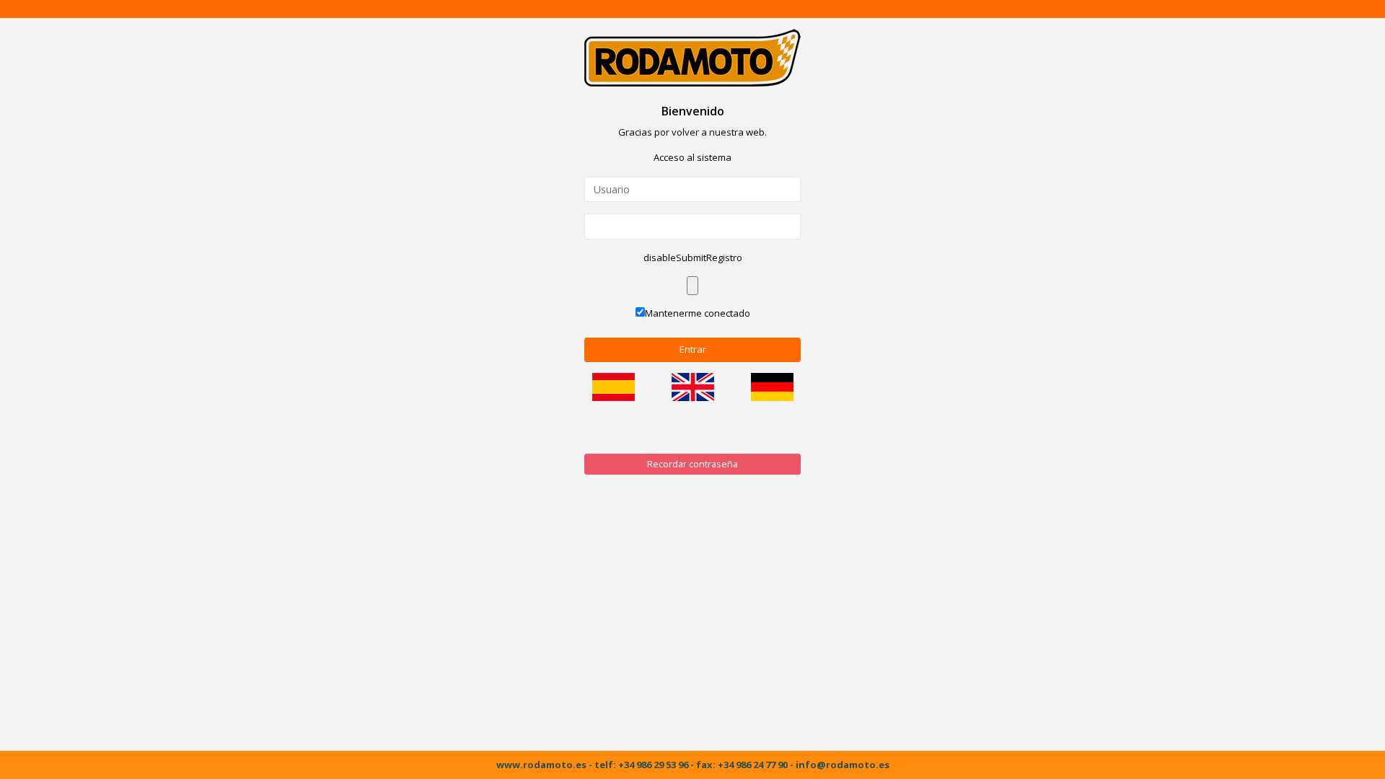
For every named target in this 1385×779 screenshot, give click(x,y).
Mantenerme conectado (697, 313)
